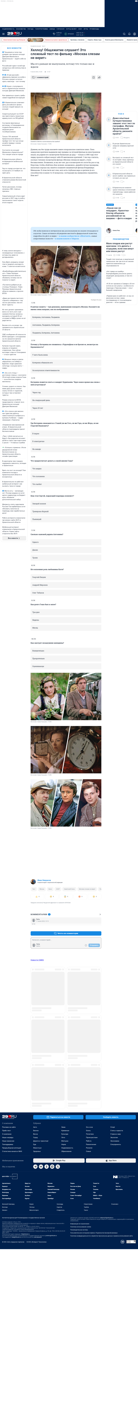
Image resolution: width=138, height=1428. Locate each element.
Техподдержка (7, 1003)
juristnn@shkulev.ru (51, 1093)
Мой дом (64, 999)
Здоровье (37, 1009)
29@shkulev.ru (25, 1092)
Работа (88, 999)
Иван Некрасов (44, 880)
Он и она (89, 985)
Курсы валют (71, 29)
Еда (34, 1003)
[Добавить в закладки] (93, 77)
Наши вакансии (8, 999)
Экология (114, 996)
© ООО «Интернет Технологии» (37, 1100)
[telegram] (35, 1025)
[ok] (46, 1025)
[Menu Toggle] (3, 34)
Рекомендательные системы (79, 1088)
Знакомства (21, 29)
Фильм (42, 889)
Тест (33, 889)
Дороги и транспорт (40, 999)
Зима (63, 985)
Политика (90, 992)
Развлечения (91, 1003)
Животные (37, 1006)
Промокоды (94, 29)
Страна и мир (115, 992)
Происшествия (91, 996)
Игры (86, 29)
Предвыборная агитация (11, 1006)
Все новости (14, 48)
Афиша (52, 29)
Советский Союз (69, 889)
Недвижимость (8, 29)
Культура (64, 992)
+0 (92, 928)
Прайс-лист (6, 989)
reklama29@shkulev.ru (106, 1076)
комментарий (41, 77)
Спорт (112, 985)
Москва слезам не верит (87, 889)
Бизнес (36, 989)
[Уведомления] (129, 34)
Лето (63, 996)
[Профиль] (134, 34)
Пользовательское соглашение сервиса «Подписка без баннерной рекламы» (94, 1091)
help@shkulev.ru (16, 1095)
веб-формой (38, 1095)
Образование (66, 1009)
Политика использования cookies (80, 1085)
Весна (35, 992)
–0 (99, 928)
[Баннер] (35, 40)
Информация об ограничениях (79, 1082)
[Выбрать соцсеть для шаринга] (99, 77)
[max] (52, 1025)
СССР (58, 889)
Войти (38, 946)
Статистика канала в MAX (12, 1009)
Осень (88, 989)
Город (35, 996)
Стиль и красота (116, 989)
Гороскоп (60, 29)
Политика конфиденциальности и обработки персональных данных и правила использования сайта (101, 1094)
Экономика (114, 999)
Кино (50, 889)
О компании (6, 992)
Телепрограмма (41, 29)
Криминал (65, 989)
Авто (35, 985)
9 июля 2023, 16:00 (36, 72)
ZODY (80, 29)
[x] (58, 1025)
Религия (89, 1006)
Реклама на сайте (9, 985)
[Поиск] (124, 34)
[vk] (41, 1025)
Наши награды (7, 996)
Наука (63, 1003)
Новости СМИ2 (37, 960)
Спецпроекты (115, 1003)
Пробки (69, 34)
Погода (31, 29)
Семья (88, 1009)
